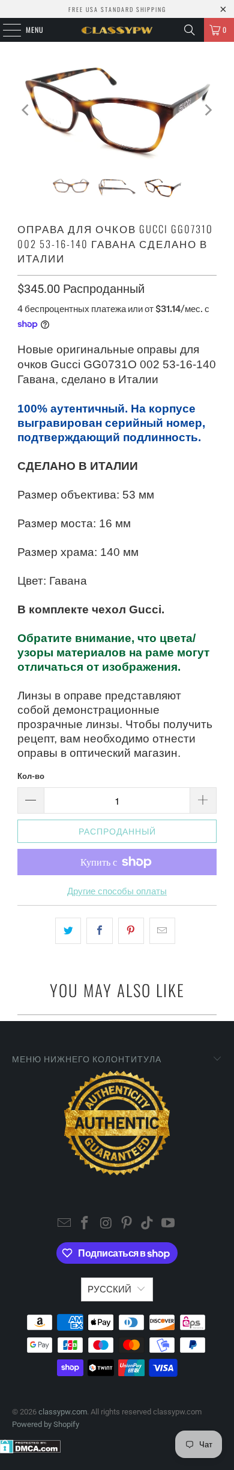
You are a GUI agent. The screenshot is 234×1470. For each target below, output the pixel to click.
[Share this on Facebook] (99, 931)
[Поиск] (189, 30)
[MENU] (5, 30)
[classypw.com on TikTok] (148, 1224)
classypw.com (62, 1411)
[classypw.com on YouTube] (169, 1224)
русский (109, 1289)
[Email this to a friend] (162, 931)
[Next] (207, 110)
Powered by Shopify (45, 1424)
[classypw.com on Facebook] (85, 1224)
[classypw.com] (117, 30)
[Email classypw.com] (64, 1224)
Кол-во (30, 776)
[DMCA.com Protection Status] (30, 1450)
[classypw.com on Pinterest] (127, 1224)
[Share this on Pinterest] (131, 931)
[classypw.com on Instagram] (106, 1224)
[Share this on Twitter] (68, 931)
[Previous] (26, 110)
